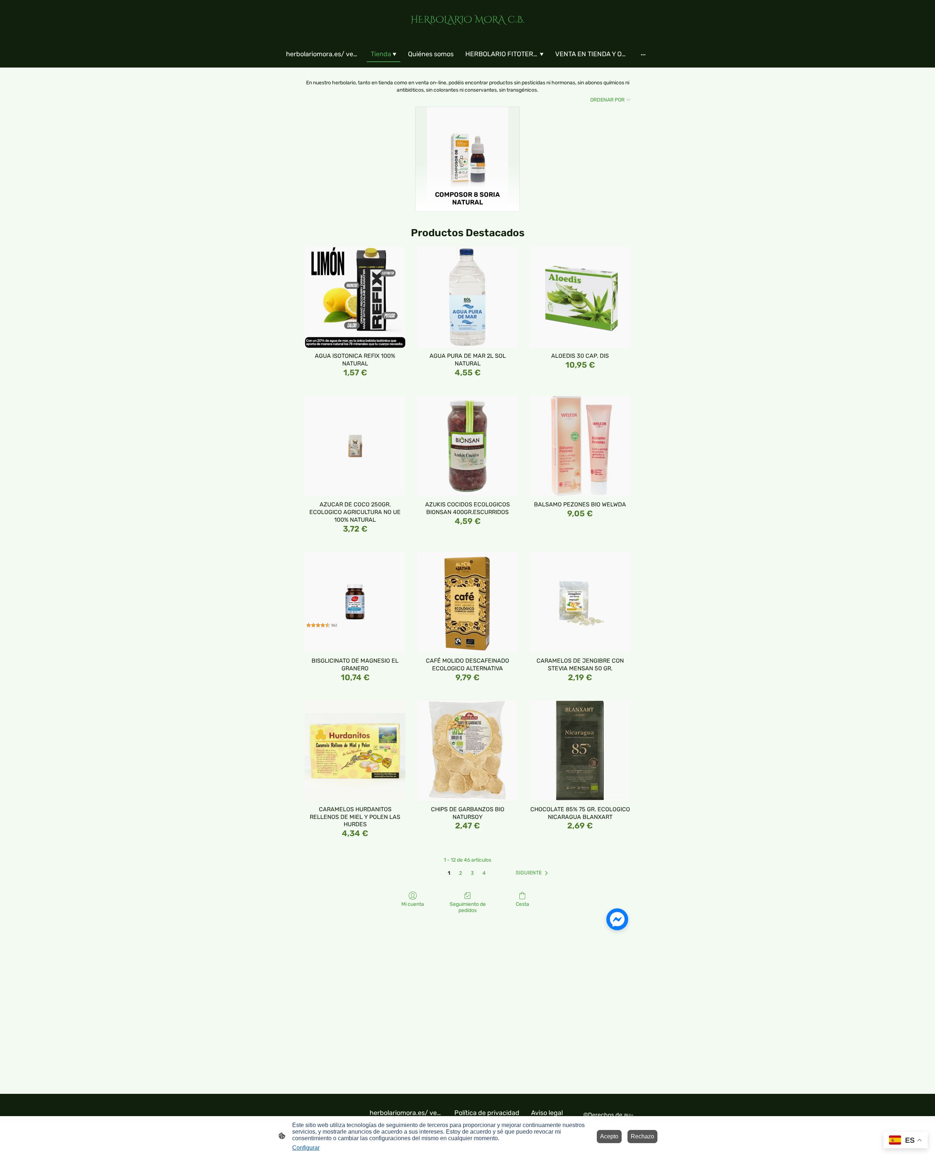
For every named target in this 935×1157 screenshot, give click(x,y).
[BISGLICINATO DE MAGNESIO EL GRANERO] (355, 602)
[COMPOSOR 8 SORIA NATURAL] (467, 147)
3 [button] (472, 873)
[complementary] (906, 1141)
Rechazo (642, 1136)
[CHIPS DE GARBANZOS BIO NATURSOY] (467, 750)
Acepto (609, 1136)
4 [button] (484, 873)
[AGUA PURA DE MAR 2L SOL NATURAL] (467, 297)
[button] (533, 873)
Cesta (522, 904)
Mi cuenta (412, 904)
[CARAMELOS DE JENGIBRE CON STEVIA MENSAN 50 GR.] (580, 602)
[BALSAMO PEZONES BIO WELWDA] (580, 446)
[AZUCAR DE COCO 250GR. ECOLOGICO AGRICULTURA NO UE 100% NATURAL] (355, 446)
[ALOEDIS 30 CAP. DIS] (580, 297)
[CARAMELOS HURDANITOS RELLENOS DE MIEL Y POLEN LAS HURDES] (355, 750)
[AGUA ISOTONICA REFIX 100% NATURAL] (355, 297)
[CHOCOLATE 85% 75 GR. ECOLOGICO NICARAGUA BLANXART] (580, 750)
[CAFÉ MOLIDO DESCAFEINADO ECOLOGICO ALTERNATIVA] (467, 602)
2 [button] (460, 873)
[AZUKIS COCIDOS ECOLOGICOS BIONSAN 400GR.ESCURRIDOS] (467, 446)
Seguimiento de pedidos (468, 907)
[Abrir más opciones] (643, 54)
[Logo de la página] (467, 31)
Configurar (306, 1148)
